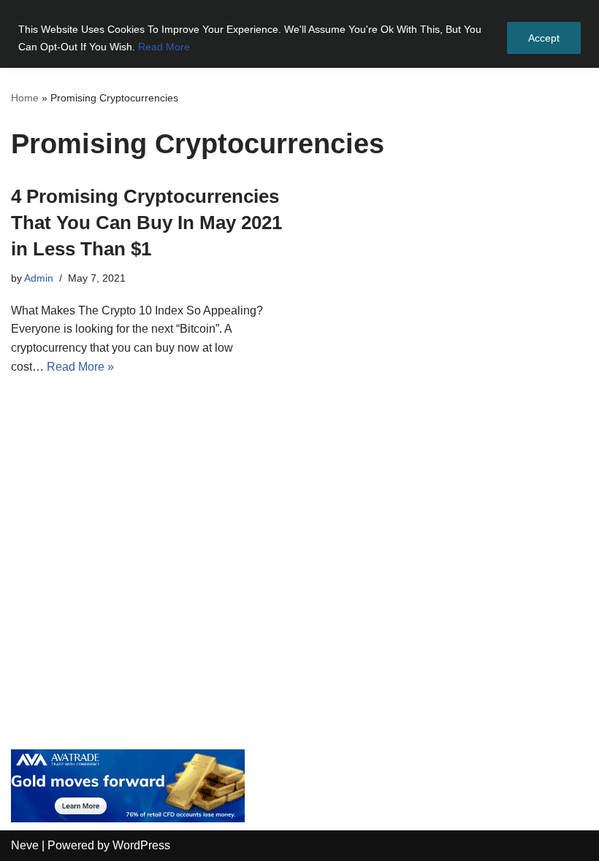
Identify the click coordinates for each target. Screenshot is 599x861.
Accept (544, 38)
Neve (25, 845)
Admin (38, 278)
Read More (164, 47)
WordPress (141, 845)
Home (25, 98)
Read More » (80, 366)
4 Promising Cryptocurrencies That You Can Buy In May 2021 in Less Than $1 (146, 222)
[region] (299, 34)
